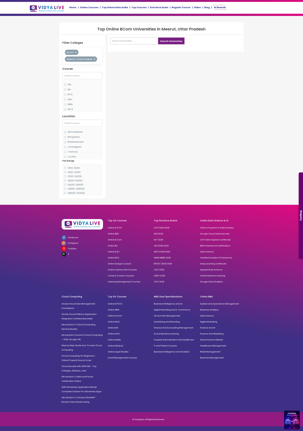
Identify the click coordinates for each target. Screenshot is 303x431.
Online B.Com (115, 239)
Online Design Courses (119, 263)
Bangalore (74, 137)
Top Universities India (115, 7)
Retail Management (210, 351)
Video (197, 7)
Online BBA (113, 233)
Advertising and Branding (167, 321)
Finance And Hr (207, 327)
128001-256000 (76, 188)
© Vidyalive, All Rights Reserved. (148, 419)
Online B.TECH (115, 227)
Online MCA (114, 321)
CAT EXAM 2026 (161, 227)
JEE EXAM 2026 (161, 245)
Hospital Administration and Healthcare (174, 339)
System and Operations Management (219, 303)
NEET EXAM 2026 (162, 251)
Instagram (73, 243)
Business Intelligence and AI (168, 303)
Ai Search (220, 7)
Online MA (113, 327)
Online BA (113, 245)
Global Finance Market (211, 339)
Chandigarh (74, 146)
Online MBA (113, 309)
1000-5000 (74, 168)
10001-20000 (75, 176)
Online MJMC (114, 339)
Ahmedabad (75, 131)
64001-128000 (75, 184)
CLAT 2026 (159, 269)
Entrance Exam (159, 7)
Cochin (72, 156)
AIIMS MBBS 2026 (162, 257)
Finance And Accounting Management (173, 327)
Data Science (207, 251)
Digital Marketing (208, 321)
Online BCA (113, 257)
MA (69, 84)
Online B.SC (113, 251)
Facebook (73, 237)
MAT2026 (158, 233)
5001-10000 (74, 172)
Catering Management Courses (124, 281)
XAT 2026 (158, 239)
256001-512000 (76, 193)
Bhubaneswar (76, 141)
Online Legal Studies (118, 351)
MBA (70, 104)
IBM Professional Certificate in (215, 245)
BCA (70, 94)
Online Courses (89, 7)
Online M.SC (114, 333)
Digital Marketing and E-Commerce (172, 309)
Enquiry (301, 215)
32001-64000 (75, 180)
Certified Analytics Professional (216, 257)
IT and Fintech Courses (165, 345)
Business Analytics (209, 309)
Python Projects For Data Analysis (217, 227)
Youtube (72, 248)
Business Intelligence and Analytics (172, 351)
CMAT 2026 (159, 275)
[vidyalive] (47, 8)
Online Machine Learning (212, 275)
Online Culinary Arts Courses (122, 269)
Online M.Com (115, 315)
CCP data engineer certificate (215, 239)
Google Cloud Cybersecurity (214, 233)
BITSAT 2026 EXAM (163, 263)
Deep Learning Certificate (213, 263)
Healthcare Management (213, 345)
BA (69, 89)
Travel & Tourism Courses (121, 275)
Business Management (212, 357)
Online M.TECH (115, 303)
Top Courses (139, 7)
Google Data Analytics (211, 281)
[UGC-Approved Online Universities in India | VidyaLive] (82, 224)
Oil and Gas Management (167, 315)
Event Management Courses (122, 357)
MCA (70, 109)
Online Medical (115, 345)
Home (72, 7)
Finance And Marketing (211, 333)
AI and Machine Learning (166, 333)
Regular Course (181, 7)
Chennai (72, 151)
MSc (70, 99)
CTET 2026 (159, 281)
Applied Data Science (211, 269)
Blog (207, 7)
